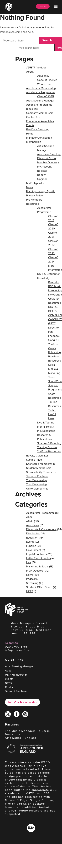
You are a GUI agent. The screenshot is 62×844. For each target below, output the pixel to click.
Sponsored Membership (40, 464)
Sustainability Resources (40, 472)
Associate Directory (49, 154)
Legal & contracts (36, 554)
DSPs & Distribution (48, 274)
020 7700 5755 (16, 646)
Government (33, 550)
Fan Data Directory (37, 129)
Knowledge (44, 278)
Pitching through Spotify (40, 191)
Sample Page (34, 459)
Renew (41, 175)
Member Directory (48, 162)
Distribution (33, 533)
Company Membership (39, 113)
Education (32, 537)
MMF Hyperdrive (36, 183)
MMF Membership (16, 674)
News (29, 187)
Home (29, 133)
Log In (42, 6)
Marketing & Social (37, 566)
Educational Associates (40, 121)
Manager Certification (39, 137)
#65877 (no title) (36, 67)
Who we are (44, 84)
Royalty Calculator (37, 455)
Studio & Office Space (39, 587)
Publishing (54, 352)
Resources (32, 204)
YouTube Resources (49, 451)
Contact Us (32, 117)
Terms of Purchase (37, 476)
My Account (44, 166)
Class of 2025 (45, 96)
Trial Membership (36, 480)
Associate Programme (39, 104)
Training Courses (47, 447)
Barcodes (53, 282)
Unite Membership (37, 488)
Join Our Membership (22, 702)
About (30, 71)
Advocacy (43, 76)
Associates (32, 525)
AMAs (29, 521)
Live (28, 562)
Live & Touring (45, 422)
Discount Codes (46, 158)
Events (30, 125)
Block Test (32, 109)
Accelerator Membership (41, 88)
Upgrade (42, 179)
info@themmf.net (18, 650)
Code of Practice (47, 80)
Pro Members (34, 199)
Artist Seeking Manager (40, 100)
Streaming (32, 583)
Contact (9, 687)
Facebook (54, 336)
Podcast (31, 579)
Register (42, 171)
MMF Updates (34, 570)
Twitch (52, 410)
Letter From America (38, 558)
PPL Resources (46, 431)
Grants (52, 348)
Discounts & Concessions (41, 529)
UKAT (29, 591)
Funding (31, 546)
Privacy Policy (34, 195)
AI (27, 517)
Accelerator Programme (40, 92)
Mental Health (45, 426)
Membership (33, 142)
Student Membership (38, 468)
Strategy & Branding (49, 443)
